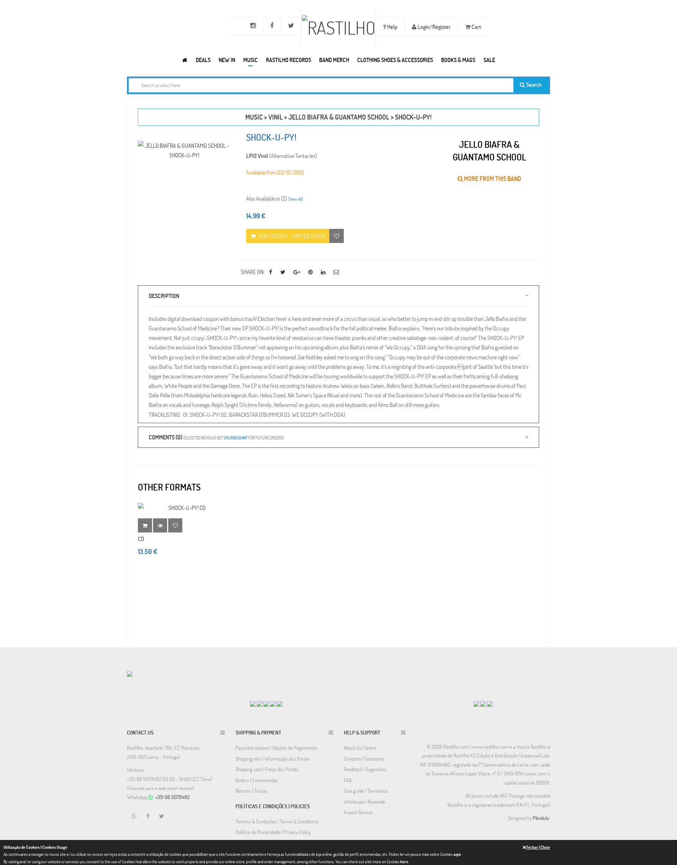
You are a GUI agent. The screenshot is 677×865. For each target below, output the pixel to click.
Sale (489, 59)
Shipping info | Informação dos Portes (273, 758)
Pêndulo (541, 817)
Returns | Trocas (251, 790)
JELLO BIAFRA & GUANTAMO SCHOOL (338, 116)
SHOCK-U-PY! (413, 116)
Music (250, 59)
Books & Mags (458, 59)
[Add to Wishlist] (175, 525)
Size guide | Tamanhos (366, 790)
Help (391, 26)
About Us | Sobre (360, 747)
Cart (475, 26)
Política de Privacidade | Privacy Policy (273, 831)
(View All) (295, 199)
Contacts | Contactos (364, 758)
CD (141, 538)
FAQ (348, 780)
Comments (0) (216, 437)
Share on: (252, 271)
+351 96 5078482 (172, 796)
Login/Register (433, 26)
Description (164, 295)
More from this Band (492, 179)
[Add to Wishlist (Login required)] (336, 236)
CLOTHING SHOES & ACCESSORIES (395, 59)
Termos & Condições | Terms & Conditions (277, 821)
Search (533, 84)
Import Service (358, 812)
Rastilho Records (288, 59)
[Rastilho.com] (185, 59)
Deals (203, 59)
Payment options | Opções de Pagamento (276, 747)
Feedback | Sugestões (365, 769)
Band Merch (334, 59)
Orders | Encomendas (257, 780)
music (254, 116)
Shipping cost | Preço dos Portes (267, 769)
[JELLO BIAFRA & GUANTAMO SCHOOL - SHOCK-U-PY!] (184, 150)
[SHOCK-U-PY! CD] (184, 507)
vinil (275, 116)
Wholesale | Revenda (364, 801)
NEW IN (227, 59)
